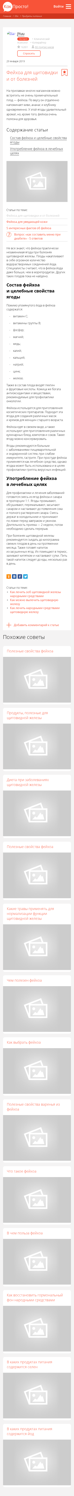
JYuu (20, 33)
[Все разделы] (68, 6)
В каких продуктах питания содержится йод (29, 1431)
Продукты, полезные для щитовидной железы (27, 715)
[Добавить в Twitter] (25, 576)
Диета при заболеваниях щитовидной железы (28, 782)
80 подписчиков (44, 47)
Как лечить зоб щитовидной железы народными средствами (35, 594)
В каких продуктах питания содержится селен (29, 1364)
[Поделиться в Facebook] (20, 576)
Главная (7, 16)
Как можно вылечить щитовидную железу (34, 602)
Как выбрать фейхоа (24, 1042)
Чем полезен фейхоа (24, 980)
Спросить (29, 53)
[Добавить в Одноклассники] (8, 576)
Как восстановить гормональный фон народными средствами (35, 1297)
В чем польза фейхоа (25, 1233)
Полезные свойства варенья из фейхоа (33, 1107)
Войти (59, 6)
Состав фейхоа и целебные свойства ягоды (38, 140)
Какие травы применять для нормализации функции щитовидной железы (30, 913)
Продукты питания (32, 16)
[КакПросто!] (15, 6)
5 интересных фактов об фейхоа (28, 228)
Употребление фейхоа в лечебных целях (36, 150)
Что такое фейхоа (21, 1171)
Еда (16, 16)
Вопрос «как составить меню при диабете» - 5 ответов (37, 236)
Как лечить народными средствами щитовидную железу (35, 610)
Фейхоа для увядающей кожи (26, 222)
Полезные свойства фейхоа (30, 651)
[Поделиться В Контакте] (14, 576)
